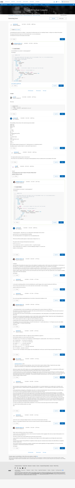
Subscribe (53, 19)
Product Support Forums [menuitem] (29, 4)
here (38, 465)
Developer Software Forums (19, 15)
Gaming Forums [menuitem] (37, 4)
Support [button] (13, 1)
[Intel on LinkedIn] (20, 476)
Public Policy (56, 474)
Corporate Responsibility (44, 474)
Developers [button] (24, 1)
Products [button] (7, 1)
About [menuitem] (11, 4)
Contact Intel (25, 474)
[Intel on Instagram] (25, 476)
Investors (34, 474)
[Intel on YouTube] (23, 476)
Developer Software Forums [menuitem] (17, 4)
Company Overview (18, 474)
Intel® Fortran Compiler (12, 16)
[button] (64, 25)
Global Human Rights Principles (44, 482)
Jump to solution (16, 30)
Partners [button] (31, 1)
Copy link (54, 87)
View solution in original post (16, 85)
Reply (62, 41)
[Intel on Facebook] (15, 476)
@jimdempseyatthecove (19, 371)
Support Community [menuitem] (4, 4)
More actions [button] (61, 19)
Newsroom (30, 474)
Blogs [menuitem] (44, 4)
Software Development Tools (29, 15)
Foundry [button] (36, 1)
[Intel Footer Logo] (9, 479)
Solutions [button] (18, 1)
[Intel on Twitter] (18, 476)
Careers (38, 474)
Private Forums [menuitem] (49, 4)
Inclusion (51, 474)
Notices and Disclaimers (49, 481)
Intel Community (11, 15)
